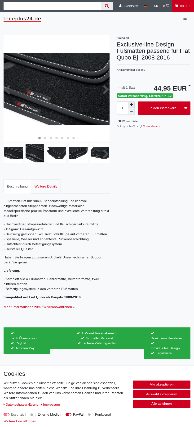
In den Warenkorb (163, 108)
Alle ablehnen (161, 403)
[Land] (145, 6)
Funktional (103, 414)
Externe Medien (49, 414)
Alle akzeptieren (162, 384)
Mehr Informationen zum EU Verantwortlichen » (39, 307)
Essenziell (18, 414)
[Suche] (107, 6)
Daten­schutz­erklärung (23, 404)
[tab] (17, 186)
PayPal (78, 414)
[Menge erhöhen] (131, 104)
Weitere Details (46, 186)
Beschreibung (17, 186)
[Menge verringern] (131, 111)
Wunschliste (129, 121)
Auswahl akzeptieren (161, 394)
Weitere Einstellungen (20, 421)
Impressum (51, 404)
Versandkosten (151, 126)
